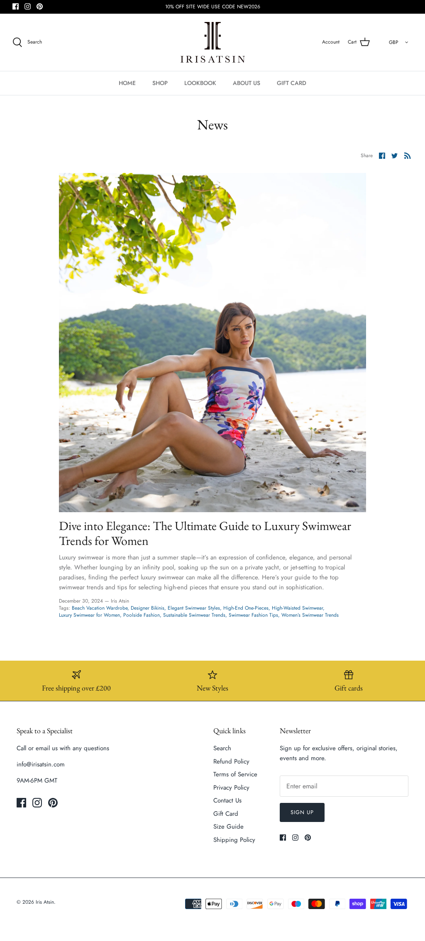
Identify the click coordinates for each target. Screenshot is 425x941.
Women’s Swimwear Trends (310, 615)
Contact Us (227, 800)
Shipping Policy (234, 839)
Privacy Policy (231, 787)
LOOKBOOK (200, 83)
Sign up (302, 812)
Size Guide (228, 826)
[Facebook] (15, 6)
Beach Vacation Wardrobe (99, 608)
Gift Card (225, 813)
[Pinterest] (40, 6)
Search (222, 748)
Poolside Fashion (141, 615)
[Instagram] (27, 6)
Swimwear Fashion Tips (253, 615)
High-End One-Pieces (246, 608)
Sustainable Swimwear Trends (194, 615)
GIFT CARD (291, 83)
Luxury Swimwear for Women (89, 615)
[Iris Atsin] (213, 42)
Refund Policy (231, 761)
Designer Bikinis (147, 608)
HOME (127, 83)
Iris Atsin (45, 902)
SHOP (160, 83)
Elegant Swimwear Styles (194, 608)
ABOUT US (246, 83)
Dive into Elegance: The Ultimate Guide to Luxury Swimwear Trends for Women (205, 533)
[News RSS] (408, 155)
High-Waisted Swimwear (297, 608)
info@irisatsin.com (41, 764)
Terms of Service (235, 774)
